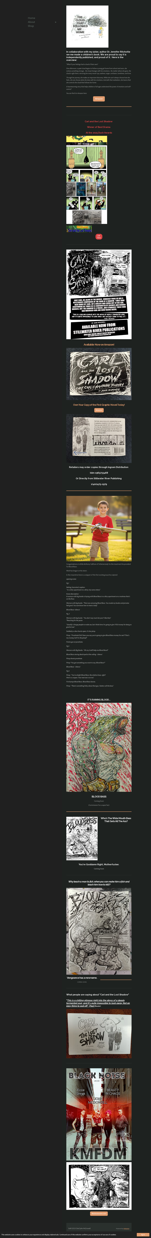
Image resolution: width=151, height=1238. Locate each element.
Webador (126, 1228)
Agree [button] (143, 1235)
